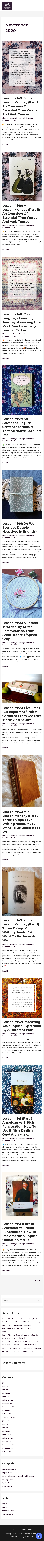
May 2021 (6, 1428)
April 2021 (6, 1431)
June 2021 (6, 1424)
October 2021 (7, 1414)
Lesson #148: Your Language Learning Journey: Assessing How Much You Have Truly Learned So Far (21, 322)
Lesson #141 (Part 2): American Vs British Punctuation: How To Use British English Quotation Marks (19, 1126)
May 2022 (6, 1389)
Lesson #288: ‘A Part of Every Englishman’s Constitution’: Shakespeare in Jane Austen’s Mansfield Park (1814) (21, 1328)
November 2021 (8, 1410)
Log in (4, 1504)
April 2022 (6, 1393)
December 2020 (8, 1445)
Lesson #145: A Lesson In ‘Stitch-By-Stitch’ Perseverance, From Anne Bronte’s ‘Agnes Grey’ (20, 631)
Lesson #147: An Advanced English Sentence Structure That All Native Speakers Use (21, 427)
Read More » (7, 145)
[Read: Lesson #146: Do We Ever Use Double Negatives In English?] (22, 494)
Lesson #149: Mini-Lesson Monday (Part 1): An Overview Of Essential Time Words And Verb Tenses (21, 214)
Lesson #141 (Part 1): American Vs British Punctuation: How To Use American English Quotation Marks (20, 1232)
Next (37, 1280)
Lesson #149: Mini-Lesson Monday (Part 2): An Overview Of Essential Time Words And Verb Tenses (21, 106)
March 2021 (6, 1434)
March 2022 (6, 1396)
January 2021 (7, 1441)
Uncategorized (7, 1486)
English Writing (7, 1472)
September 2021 (8, 1417)
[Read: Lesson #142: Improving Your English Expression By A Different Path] (22, 998)
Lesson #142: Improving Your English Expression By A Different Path (21, 1026)
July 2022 (5, 1383)
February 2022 (7, 1400)
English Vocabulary (9, 1469)
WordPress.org (7, 1514)
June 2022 (6, 1386)
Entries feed (6, 1507)
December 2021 (8, 1407)
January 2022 (7, 1403)
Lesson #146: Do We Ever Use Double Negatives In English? (19, 527)
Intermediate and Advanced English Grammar (19, 1476)
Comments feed (8, 1511)
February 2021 (7, 1438)
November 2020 (8, 1448)
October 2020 (7, 1452)
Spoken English (8, 1483)
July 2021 (5, 1421)
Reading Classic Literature (11, 1479)
